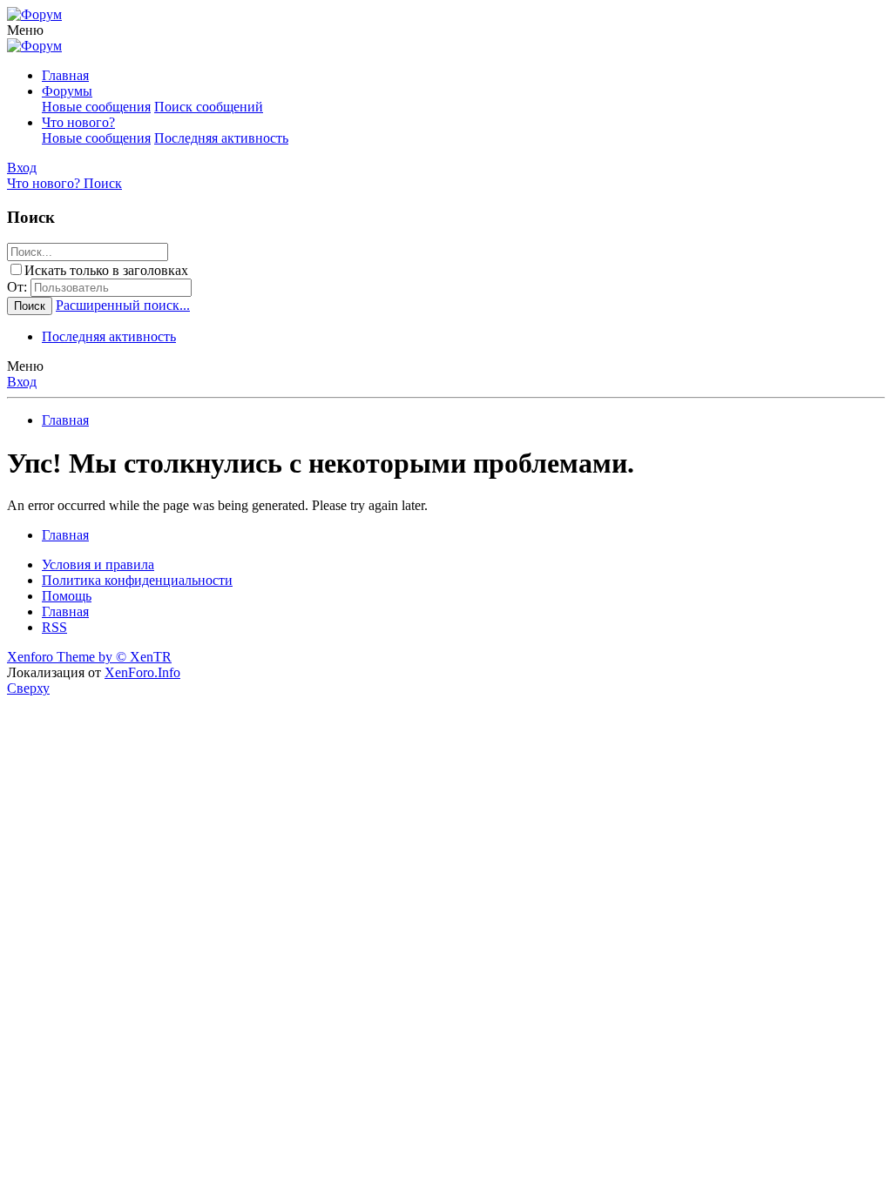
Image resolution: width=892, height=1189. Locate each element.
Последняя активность (221, 138)
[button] (25, 30)
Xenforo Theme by (89, 656)
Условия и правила (98, 564)
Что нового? (78, 122)
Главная (65, 75)
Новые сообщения (96, 106)
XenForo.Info (142, 672)
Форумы (67, 91)
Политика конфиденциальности (137, 580)
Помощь (66, 595)
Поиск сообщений (208, 106)
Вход (22, 381)
